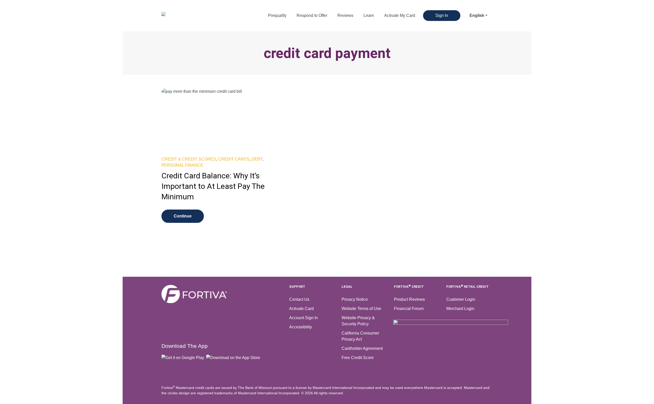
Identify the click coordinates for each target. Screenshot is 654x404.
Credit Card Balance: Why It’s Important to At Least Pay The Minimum (213, 186)
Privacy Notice (355, 299)
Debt (257, 159)
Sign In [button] (441, 15)
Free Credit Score (358, 357)
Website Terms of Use (361, 308)
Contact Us (299, 299)
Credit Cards (234, 159)
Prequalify (277, 15)
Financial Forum (409, 308)
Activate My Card (399, 15)
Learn (369, 15)
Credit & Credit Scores (188, 159)
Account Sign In (303, 318)
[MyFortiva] (222, 294)
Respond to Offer (312, 15)
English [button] (477, 15)
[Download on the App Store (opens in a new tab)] (234, 357)
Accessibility (300, 327)
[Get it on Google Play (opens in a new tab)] (183, 357)
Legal (347, 286)
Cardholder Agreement (362, 348)
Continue (183, 216)
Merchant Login (460, 308)
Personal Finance (182, 165)
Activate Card (301, 308)
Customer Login (460, 299)
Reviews (345, 15)
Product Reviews (409, 299)
